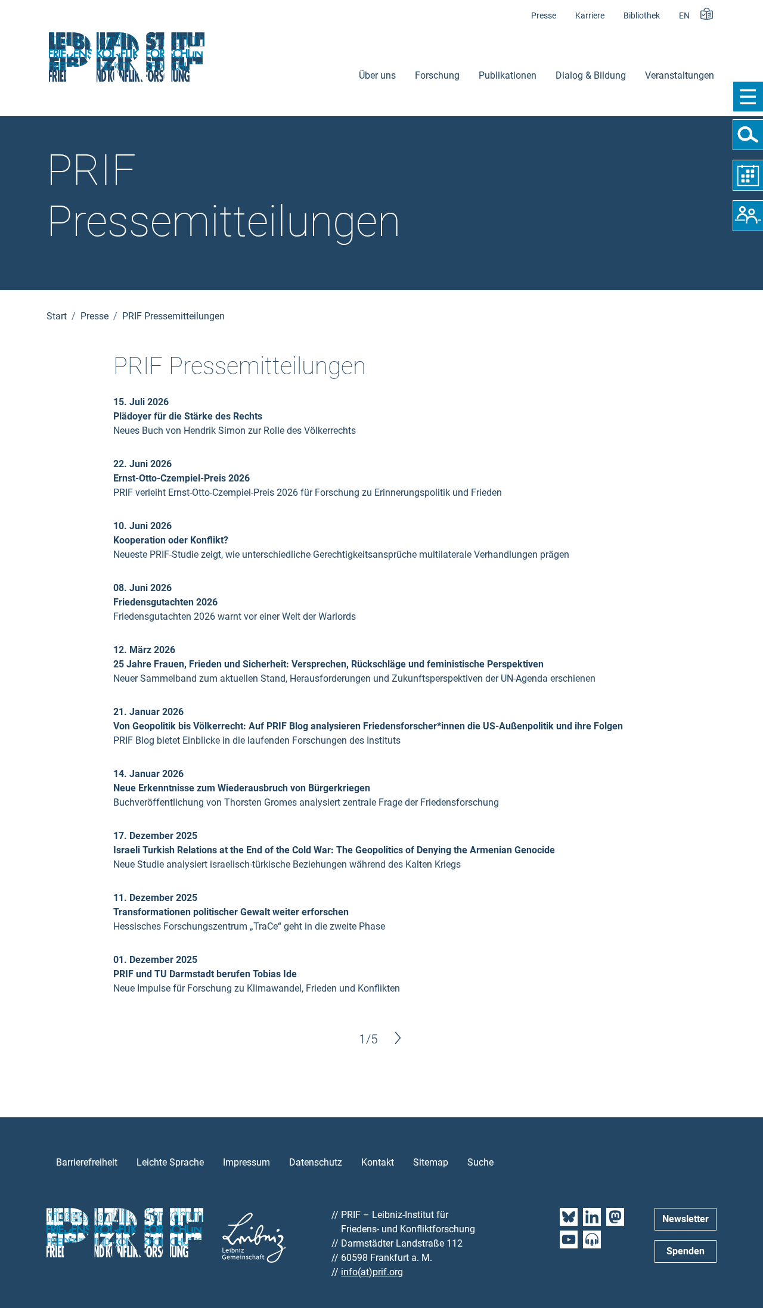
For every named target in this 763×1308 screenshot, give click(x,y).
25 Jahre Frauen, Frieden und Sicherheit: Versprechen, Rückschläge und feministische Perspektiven (328, 664)
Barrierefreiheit (86, 1162)
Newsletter (685, 1219)
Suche (480, 1162)
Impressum (246, 1162)
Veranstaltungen (679, 75)
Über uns (377, 75)
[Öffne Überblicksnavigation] (748, 96)
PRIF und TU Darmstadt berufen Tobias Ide (205, 974)
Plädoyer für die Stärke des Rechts (187, 416)
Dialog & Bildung (591, 75)
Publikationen (507, 75)
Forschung (437, 75)
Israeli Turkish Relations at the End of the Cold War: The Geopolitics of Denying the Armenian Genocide (334, 850)
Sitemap (430, 1162)
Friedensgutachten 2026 (165, 602)
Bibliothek (642, 16)
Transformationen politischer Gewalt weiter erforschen (231, 912)
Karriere (589, 16)
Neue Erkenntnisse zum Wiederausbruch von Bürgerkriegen (241, 788)
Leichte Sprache (170, 1162)
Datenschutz (315, 1162)
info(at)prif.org (372, 1272)
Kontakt (377, 1162)
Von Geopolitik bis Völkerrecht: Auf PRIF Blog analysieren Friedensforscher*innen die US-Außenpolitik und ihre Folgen (368, 726)
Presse (543, 16)
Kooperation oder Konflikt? (170, 540)
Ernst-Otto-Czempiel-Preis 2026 (181, 478)
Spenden (685, 1251)
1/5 (368, 1039)
